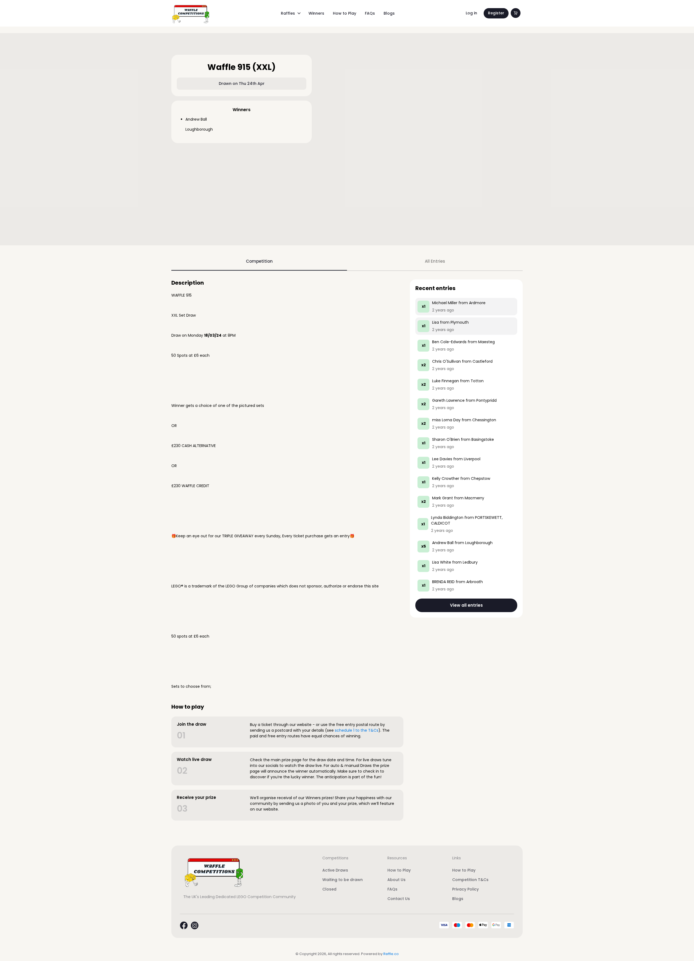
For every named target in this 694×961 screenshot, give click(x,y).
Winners (316, 13)
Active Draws (335, 870)
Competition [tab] (259, 261)
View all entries (466, 605)
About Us (396, 879)
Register (496, 13)
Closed (329, 889)
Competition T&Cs (470, 879)
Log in (471, 13)
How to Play (344, 13)
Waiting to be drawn (342, 879)
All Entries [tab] (435, 261)
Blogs (389, 13)
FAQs (370, 13)
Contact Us (398, 898)
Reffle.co (391, 953)
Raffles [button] (288, 13)
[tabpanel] (347, 550)
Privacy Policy (465, 889)
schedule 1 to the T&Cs (356, 730)
